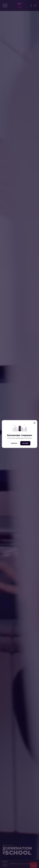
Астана (25, 443)
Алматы (14, 443)
